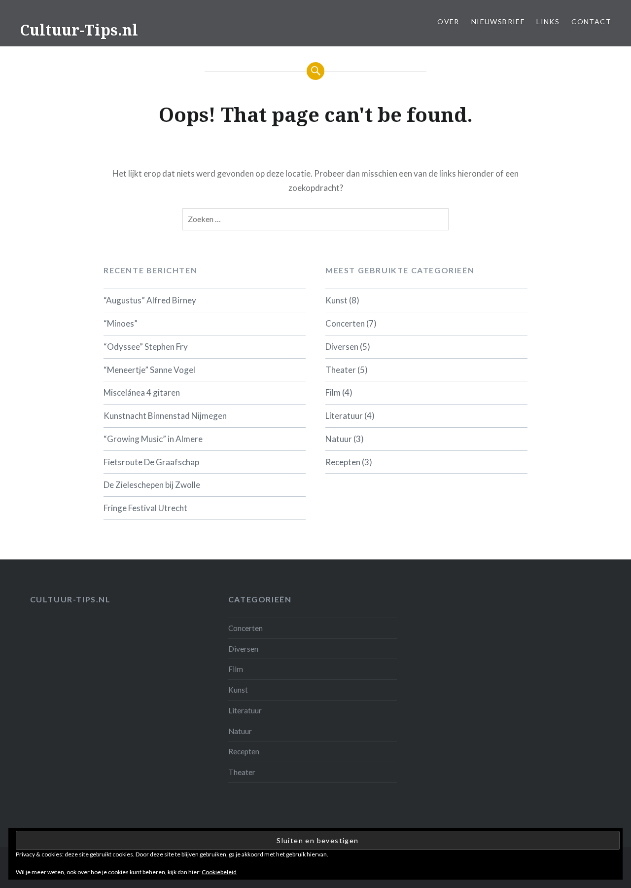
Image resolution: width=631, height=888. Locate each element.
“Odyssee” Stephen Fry (146, 346)
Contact (591, 21)
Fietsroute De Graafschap (151, 462)
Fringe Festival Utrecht (145, 508)
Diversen (341, 346)
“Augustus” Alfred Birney (150, 300)
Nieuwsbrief (498, 21)
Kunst (336, 300)
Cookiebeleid (219, 872)
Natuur (338, 439)
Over (448, 21)
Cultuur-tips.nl (70, 599)
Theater (340, 370)
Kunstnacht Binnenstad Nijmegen (165, 415)
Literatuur (344, 415)
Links (548, 21)
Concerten (345, 323)
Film (333, 392)
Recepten (342, 462)
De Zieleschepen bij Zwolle (152, 485)
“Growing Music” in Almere (153, 439)
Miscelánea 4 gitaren (142, 392)
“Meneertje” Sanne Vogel (149, 370)
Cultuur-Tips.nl (79, 30)
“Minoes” (121, 323)
